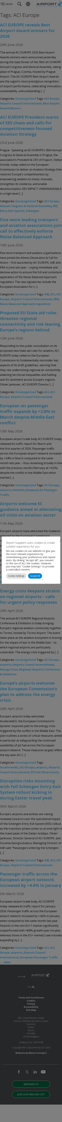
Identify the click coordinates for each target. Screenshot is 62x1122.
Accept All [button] (35, 575)
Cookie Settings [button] (16, 575)
